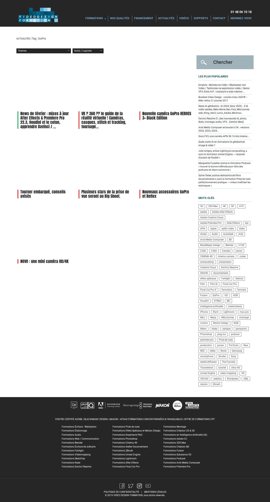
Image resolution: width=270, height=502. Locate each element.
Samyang (237, 350)
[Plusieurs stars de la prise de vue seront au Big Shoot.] (105, 161)
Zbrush (216, 384)
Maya (213, 317)
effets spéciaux (208, 278)
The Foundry (228, 362)
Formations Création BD (176, 446)
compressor (225, 262)
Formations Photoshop (124, 438)
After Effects (233, 223)
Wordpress (232, 378)
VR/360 (204, 378)
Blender (229, 245)
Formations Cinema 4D (124, 442)
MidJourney (227, 317)
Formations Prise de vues (126, 426)
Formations (94, 18)
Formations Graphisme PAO (127, 434)
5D (232, 206)
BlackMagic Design (210, 245)
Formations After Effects (125, 462)
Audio (215, 234)
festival (239, 278)
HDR (235, 295)
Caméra (226, 251)
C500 (214, 251)
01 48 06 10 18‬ (241, 12)
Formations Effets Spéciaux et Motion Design (136, 430)
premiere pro (207, 339)
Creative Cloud (208, 267)
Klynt (215, 312)
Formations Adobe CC (175, 438)
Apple (213, 228)
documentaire (220, 273)
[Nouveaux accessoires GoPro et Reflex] (166, 161)
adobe (203, 212)
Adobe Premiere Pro (211, 223)
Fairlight (225, 278)
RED (202, 350)
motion (204, 323)
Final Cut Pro (230, 284)
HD (226, 295)
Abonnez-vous (241, 18)
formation (227, 289)
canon (239, 251)
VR (242, 373)
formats (241, 289)
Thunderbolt (206, 367)
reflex (212, 350)
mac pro (244, 312)
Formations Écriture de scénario (79, 446)
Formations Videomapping (76, 454)
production (206, 345)
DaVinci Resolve (229, 267)
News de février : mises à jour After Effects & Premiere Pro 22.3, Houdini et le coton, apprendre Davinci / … (44, 120)
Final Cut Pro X (208, 289)
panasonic (241, 328)
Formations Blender (72, 442)
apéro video (228, 228)
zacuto (204, 384)
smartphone (206, 356)
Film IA (214, 284)
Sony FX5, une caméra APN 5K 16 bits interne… (223, 136)
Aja (246, 223)
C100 (241, 245)
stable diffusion (208, 362)
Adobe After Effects (222, 212)
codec (243, 256)
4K (224, 206)
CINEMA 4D (206, 256)
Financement (143, 18)
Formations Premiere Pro (176, 466)
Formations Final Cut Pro (126, 466)
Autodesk (228, 234)
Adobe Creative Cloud (211, 217)
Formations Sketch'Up (73, 458)
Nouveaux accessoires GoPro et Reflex (165, 194)
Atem (242, 228)
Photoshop (206, 334)
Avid (240, 234)
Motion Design (220, 323)
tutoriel (222, 367)
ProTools (233, 345)
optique (226, 328)
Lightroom (229, 312)
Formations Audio (71, 434)
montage (244, 317)
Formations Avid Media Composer (181, 462)
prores (220, 345)
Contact (219, 18)
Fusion (204, 295)
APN (202, 228)
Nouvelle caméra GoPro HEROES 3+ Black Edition (166, 115)
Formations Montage (174, 426)
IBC (228, 301)
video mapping (228, 373)
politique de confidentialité (121, 492)
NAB (236, 323)
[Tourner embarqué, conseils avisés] (44, 161)
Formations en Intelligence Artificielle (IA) (185, 434)
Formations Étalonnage (74, 430)
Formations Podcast (174, 458)
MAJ (202, 317)
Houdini (204, 301)
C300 (203, 251)
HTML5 (218, 301)
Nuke (214, 328)
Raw (246, 345)
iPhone (204, 312)
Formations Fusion (173, 450)
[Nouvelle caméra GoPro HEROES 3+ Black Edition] (166, 82)
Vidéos (184, 18)
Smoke (222, 356)
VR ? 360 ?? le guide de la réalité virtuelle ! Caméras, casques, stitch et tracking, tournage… (103, 120)
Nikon (203, 328)
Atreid (203, 234)
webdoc (217, 378)
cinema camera (226, 256)
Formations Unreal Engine (126, 454)
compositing (207, 262)
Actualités (166, 18)
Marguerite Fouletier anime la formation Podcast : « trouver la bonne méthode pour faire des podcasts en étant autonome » (225, 166)
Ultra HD (235, 367)
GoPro (216, 295)
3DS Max (213, 206)
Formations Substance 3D (177, 454)
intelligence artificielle (211, 306)
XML (246, 378)
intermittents (235, 306)
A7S (241, 206)
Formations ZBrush (122, 450)
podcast (235, 334)
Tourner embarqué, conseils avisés (43, 194)
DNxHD (204, 273)
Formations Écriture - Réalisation (79, 426)
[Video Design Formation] (38, 15)
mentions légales (155, 492)
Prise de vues (226, 339)
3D (201, 206)
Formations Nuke (71, 462)
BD (230, 239)
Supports (201, 18)
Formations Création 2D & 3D (179, 430)
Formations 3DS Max (174, 442)
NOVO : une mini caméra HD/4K (44, 261)
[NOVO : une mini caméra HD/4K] (44, 230)
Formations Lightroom (124, 458)
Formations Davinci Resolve (76, 466)
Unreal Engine (207, 373)
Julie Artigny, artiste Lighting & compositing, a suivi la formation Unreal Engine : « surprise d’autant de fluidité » (222, 154)
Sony (233, 356)
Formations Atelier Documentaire (130, 446)
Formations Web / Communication (80, 438)
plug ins (221, 334)
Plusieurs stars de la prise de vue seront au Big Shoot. (105, 194)
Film (202, 284)
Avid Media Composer (212, 239)
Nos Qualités (119, 18)
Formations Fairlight (73, 450)
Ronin (224, 350)
